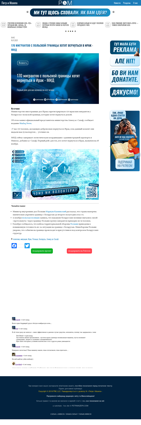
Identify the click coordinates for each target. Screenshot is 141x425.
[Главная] (65, 3)
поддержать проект (42, 251)
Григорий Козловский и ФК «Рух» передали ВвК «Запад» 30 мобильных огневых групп (19, 25)
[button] (66, 31)
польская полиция (31, 217)
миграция (24, 239)
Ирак (29, 239)
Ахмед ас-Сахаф (53, 239)
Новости (117, 2)
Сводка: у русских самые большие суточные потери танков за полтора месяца (55, 25)
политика (16, 239)
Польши (74, 224)
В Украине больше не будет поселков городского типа (90, 24)
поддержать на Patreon (79, 251)
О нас (135, 2)
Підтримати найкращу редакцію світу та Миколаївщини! (71, 396)
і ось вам (93, 400)
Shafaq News (25, 123)
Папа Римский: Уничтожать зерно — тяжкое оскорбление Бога (125, 24)
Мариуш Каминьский (56, 211)
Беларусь (42, 239)
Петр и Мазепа (9, 3)
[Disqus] (55, 285)
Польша (35, 239)
